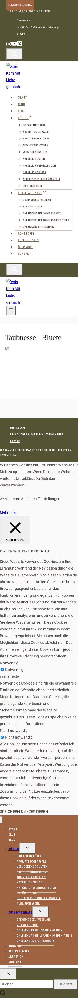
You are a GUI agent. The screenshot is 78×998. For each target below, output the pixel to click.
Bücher (13, 849)
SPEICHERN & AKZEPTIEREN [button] (24, 811)
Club (21, 104)
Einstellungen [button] (49, 498)
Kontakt (24, 253)
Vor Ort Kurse (32, 206)
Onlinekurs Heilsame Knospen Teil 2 (46, 220)
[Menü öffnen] (11, 310)
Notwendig (14, 669)
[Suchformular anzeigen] (14, 54)
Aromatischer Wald (36, 131)
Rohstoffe (26, 233)
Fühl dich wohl (32, 185)
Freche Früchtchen (35, 145)
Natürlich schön (34, 159)
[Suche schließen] (8, 973)
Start (22, 97)
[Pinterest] (19, 45)
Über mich (25, 247)
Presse (21, 33)
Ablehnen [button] (29, 498)
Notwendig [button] (9, 663)
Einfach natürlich (34, 125)
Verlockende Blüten (36, 138)
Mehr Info (8, 512)
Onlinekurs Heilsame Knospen (42, 213)
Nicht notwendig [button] (14, 730)
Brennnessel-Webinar (37, 199)
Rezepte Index (28, 240)
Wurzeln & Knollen (35, 152)
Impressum (23, 20)
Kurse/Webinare (20, 912)
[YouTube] (14, 45)
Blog (21, 111)
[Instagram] (8, 45)
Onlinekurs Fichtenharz (38, 226)
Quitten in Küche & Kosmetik (41, 179)
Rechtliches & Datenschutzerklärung (38, 27)
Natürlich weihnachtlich (39, 165)
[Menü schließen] (1, 819)
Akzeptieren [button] (10, 498)
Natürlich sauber (34, 172)
